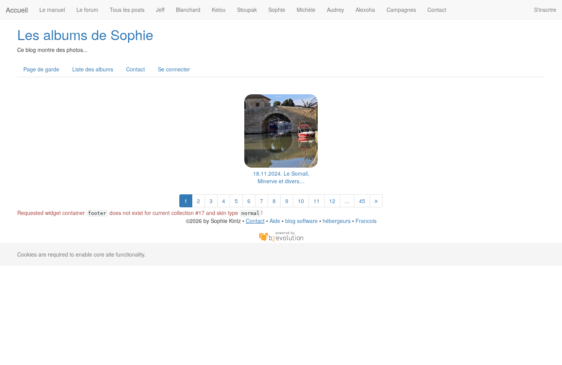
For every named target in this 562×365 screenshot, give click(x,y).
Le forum (87, 9)
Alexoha (365, 9)
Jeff (160, 9)
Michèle (306, 9)
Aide (275, 220)
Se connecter (174, 69)
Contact (436, 9)
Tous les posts (127, 9)
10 (301, 201)
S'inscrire (545, 9)
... (347, 201)
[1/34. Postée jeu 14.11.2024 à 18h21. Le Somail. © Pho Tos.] (281, 131)
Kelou (219, 9)
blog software (301, 220)
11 (316, 201)
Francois (366, 220)
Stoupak (247, 9)
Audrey (335, 9)
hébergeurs (337, 220)
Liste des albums (92, 69)
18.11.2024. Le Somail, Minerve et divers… (281, 177)
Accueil (17, 10)
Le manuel (52, 9)
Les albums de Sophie (85, 34)
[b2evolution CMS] (281, 235)
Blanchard (188, 9)
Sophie (276, 9)
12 (332, 201)
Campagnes (401, 9)
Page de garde (41, 69)
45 (362, 201)
